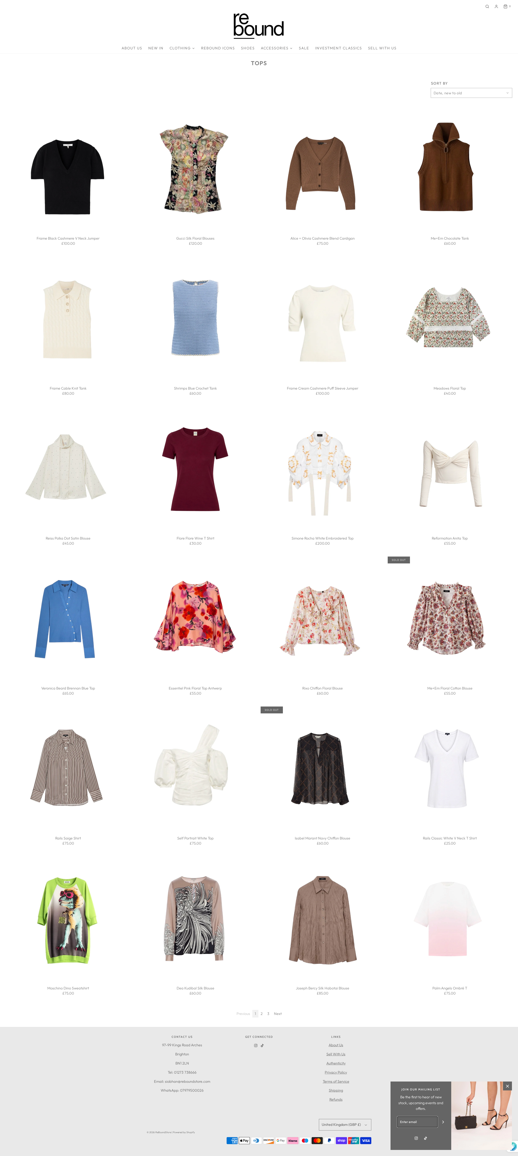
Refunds (336, 1099)
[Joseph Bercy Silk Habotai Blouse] (323, 918)
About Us (336, 1045)
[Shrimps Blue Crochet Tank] (195, 319)
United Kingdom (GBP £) (342, 1124)
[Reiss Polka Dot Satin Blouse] (68, 469)
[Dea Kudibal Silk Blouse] (195, 918)
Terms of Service (336, 1081)
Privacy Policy (336, 1072)
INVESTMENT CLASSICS (338, 48)
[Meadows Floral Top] (450, 319)
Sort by (439, 83)
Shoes (248, 48)
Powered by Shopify (184, 1132)
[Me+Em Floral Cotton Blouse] (450, 619)
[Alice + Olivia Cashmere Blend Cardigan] (323, 169)
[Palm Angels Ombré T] (450, 918)
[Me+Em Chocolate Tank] (450, 169)
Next (278, 1013)
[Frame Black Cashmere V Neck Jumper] (68, 169)
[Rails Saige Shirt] (68, 769)
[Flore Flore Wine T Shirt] (195, 469)
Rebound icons (218, 48)
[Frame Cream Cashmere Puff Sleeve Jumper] (323, 319)
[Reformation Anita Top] (450, 469)
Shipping (336, 1090)
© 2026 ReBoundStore (159, 1132)
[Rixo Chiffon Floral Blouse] (323, 619)
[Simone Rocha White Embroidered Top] (323, 469)
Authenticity (336, 1063)
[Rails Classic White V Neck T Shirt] (450, 769)
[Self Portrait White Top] (195, 769)
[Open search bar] (487, 6)
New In (155, 48)
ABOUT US (132, 48)
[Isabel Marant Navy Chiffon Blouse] (323, 769)
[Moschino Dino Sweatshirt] (68, 918)
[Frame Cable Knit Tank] (68, 319)
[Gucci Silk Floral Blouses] (195, 169)
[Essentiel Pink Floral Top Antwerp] (195, 619)
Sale (304, 48)
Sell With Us (335, 1054)
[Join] (443, 1121)
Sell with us (382, 48)
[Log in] (496, 6)
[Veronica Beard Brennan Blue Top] (68, 619)
